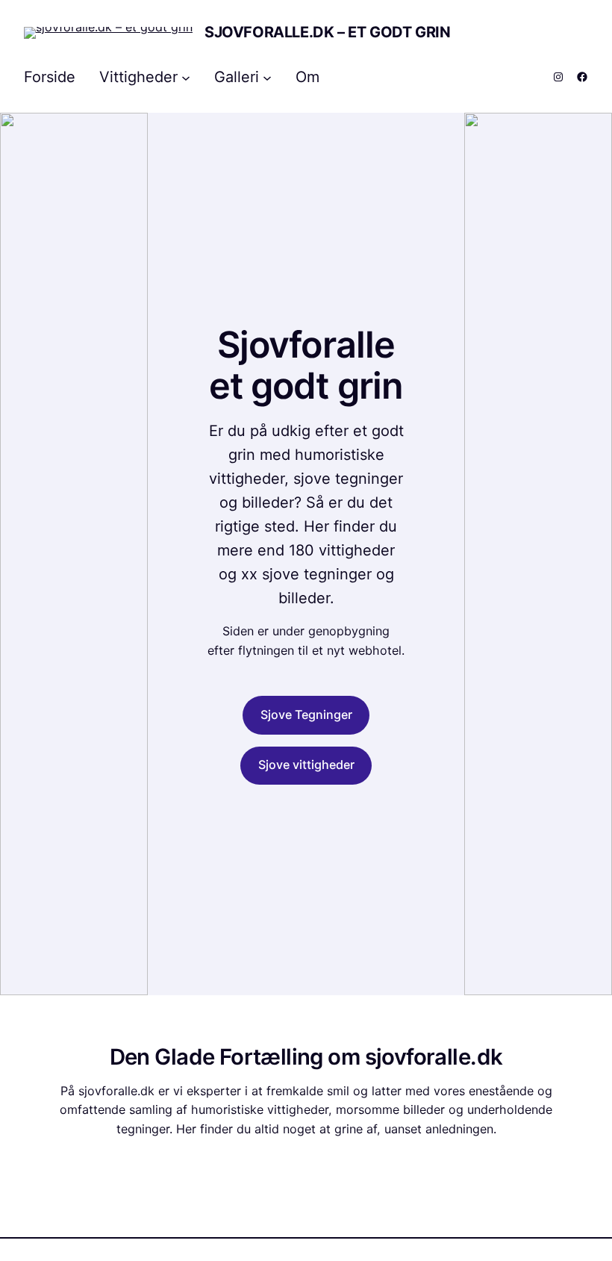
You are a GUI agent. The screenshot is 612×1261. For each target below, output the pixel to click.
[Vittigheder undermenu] (185, 76)
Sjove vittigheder (306, 764)
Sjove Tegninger (306, 714)
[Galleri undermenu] (267, 76)
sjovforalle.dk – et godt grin (327, 32)
